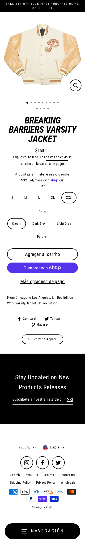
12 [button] (45, 109)
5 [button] (43, 103)
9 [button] (58, 103)
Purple (41, 236)
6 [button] (47, 103)
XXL (69, 197)
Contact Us (67, 475)
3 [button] (35, 103)
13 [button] (48, 109)
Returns (48, 475)
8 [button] (54, 103)
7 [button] (51, 103)
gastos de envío (57, 157)
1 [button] (27, 103)
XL (53, 197)
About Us (32, 475)
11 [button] (41, 109)
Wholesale (68, 482)
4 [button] (39, 103)
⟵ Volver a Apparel (43, 339)
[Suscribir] (69, 400)
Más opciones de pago (42, 281)
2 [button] (32, 103)
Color (42, 212)
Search (15, 475)
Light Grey (64, 223)
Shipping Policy (20, 482)
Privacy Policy (45, 482)
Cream (16, 223)
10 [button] (37, 109)
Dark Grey (39, 223)
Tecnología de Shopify (42, 507)
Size (42, 186)
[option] (42, 54)
